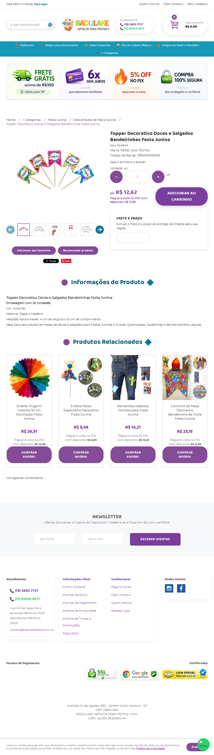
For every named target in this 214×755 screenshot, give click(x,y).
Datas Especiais (100, 45)
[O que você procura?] (50, 24)
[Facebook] (181, 588)
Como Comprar (74, 587)
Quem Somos (149, 4)
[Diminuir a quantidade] (116, 177)
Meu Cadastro (197, 4)
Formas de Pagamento (80, 603)
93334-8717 (134, 28)
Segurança (70, 633)
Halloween (27, 45)
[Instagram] (169, 588)
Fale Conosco (173, 4)
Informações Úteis (76, 579)
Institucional (120, 579)
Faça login (40, 4)
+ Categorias (109, 52)
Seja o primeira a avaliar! (128, 162)
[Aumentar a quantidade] (158, 177)
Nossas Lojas (120, 610)
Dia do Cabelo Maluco (136, 45)
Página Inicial (121, 587)
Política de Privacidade (79, 610)
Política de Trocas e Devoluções (77, 622)
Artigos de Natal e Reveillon (180, 45)
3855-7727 (133, 24)
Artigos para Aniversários (61, 45)
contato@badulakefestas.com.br (32, 630)
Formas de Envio (75, 595)
